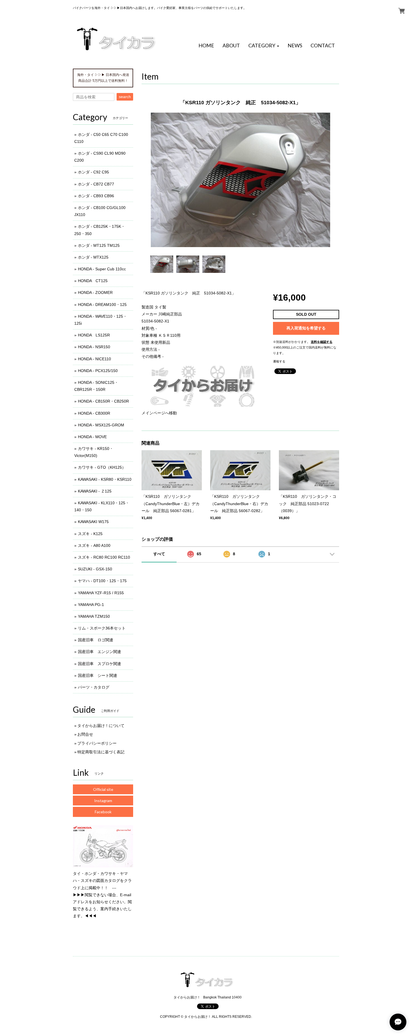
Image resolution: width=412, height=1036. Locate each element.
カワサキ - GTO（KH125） (102, 467)
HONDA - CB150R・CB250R (103, 401)
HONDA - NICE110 (94, 359)
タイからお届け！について (100, 725)
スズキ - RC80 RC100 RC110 (104, 557)
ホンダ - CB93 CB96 (96, 196)
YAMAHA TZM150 (94, 616)
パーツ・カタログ (93, 687)
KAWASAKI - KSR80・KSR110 (104, 479)
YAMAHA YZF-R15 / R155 (101, 593)
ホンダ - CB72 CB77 (96, 184)
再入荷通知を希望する (306, 328)
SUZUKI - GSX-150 (95, 569)
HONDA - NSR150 (94, 347)
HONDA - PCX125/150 (98, 370)
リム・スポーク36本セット (102, 628)
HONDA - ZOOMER (95, 292)
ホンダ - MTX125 (93, 257)
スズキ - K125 (90, 533)
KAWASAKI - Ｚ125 (95, 491)
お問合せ (85, 734)
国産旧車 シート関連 (97, 675)
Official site (103, 789)
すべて (159, 554)
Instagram (103, 800)
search (125, 96)
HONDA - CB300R (94, 413)
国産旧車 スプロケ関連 (99, 663)
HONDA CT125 (93, 280)
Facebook (103, 811)
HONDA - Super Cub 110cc (102, 269)
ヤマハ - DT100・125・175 (102, 581)
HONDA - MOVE (92, 437)
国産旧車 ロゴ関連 (95, 640)
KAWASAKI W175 (93, 521)
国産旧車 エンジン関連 (99, 651)
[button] (263, 45)
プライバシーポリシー (97, 743)
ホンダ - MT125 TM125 (99, 245)
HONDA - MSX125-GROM (101, 425)
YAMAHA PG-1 (91, 604)
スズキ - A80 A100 (94, 545)
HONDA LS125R (94, 335)
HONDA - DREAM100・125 (102, 304)
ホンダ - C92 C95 (93, 172)
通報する (279, 361)
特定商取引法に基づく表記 (100, 752)
